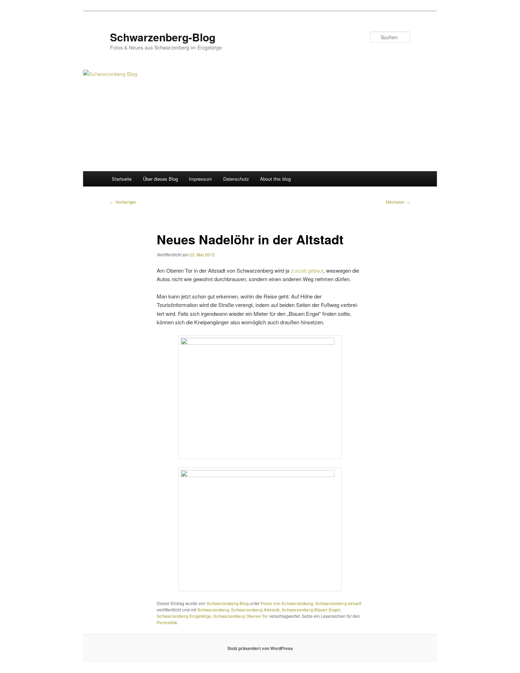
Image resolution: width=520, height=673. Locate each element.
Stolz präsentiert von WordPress (260, 648)
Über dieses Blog (160, 178)
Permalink (167, 622)
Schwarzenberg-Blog (162, 37)
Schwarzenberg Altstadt (255, 610)
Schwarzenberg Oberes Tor (240, 616)
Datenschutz (236, 178)
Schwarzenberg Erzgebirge (184, 616)
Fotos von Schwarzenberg (287, 603)
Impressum (200, 178)
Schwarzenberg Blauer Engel (311, 610)
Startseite (122, 178)
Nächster (398, 202)
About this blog (275, 178)
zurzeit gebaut (307, 270)
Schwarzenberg (213, 610)
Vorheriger (123, 202)
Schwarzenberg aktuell (338, 603)
